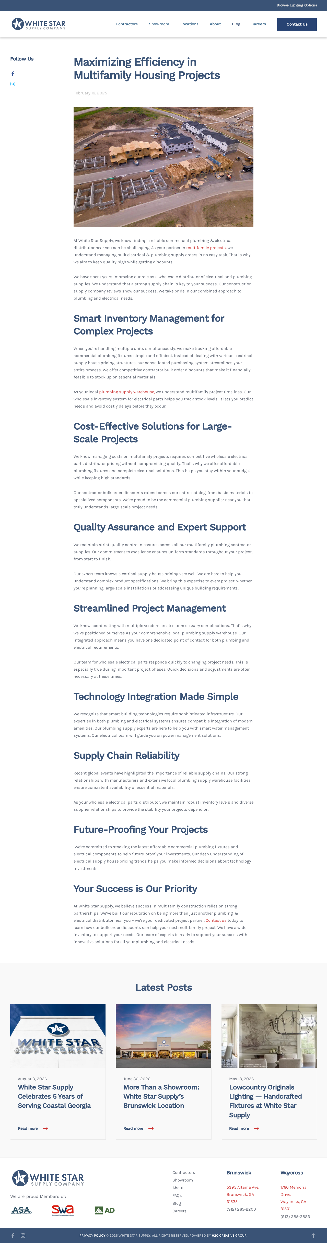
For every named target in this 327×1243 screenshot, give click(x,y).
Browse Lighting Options (297, 5)
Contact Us (297, 24)
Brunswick (239, 1173)
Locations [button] (189, 24)
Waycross (292, 1173)
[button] (313, 1235)
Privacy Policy (92, 1235)
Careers (258, 24)
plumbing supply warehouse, (127, 391)
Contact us (216, 920)
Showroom (159, 24)
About (215, 24)
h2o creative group (229, 1235)
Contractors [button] (127, 24)
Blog (236, 24)
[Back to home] (39, 24)
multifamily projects (206, 247)
